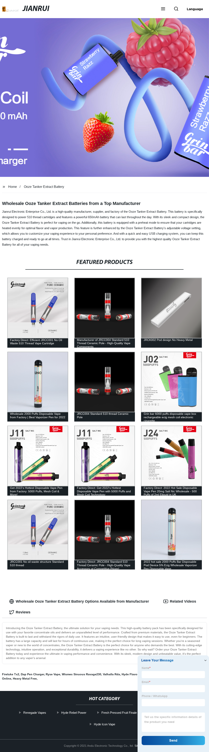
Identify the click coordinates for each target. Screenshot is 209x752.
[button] (163, 9)
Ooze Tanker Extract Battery (44, 186)
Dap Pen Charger (32, 674)
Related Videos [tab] (183, 601)
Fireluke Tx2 (10, 674)
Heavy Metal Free (25, 678)
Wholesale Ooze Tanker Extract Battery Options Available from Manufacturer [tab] (82, 601)
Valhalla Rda (111, 674)
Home (12, 186)
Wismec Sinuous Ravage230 (81, 674)
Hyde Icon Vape (104, 724)
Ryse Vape (53, 674)
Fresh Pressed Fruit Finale (119, 712)
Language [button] (195, 9)
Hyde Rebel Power (73, 712)
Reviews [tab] (23, 612)
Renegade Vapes (34, 712)
